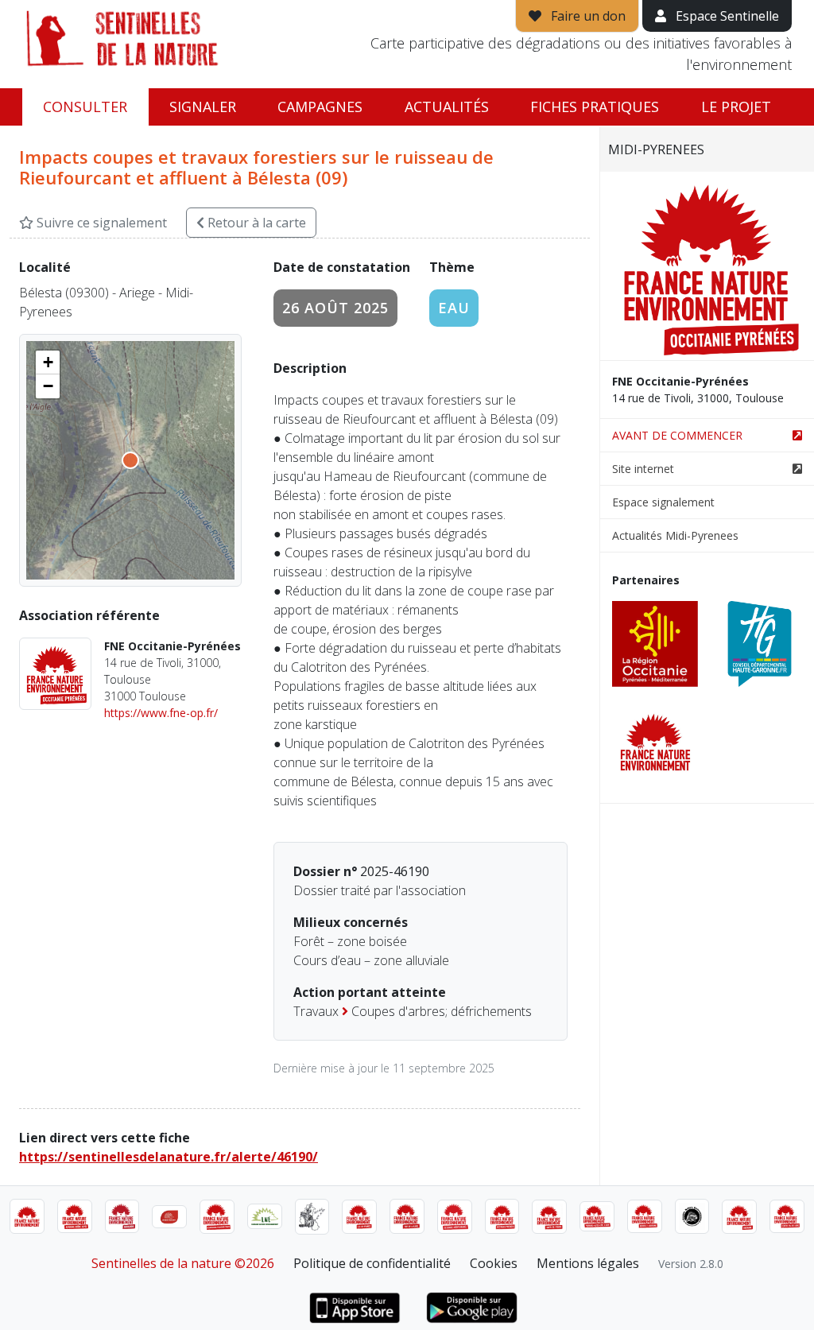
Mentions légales (588, 1263)
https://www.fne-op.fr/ (161, 712)
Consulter (85, 106)
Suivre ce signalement (100, 222)
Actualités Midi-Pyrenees (675, 535)
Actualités (447, 106)
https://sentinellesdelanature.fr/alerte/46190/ (168, 1156)
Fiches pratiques (594, 106)
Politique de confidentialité (372, 1263)
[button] (48, 362)
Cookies (493, 1263)
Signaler (202, 106)
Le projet (736, 106)
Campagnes (319, 106)
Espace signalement (663, 502)
